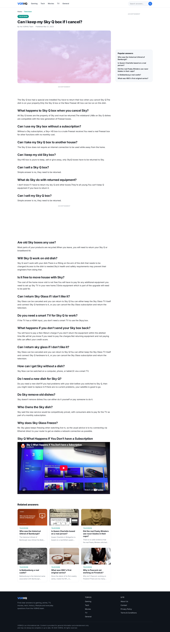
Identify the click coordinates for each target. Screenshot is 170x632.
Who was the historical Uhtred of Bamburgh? (30, 532)
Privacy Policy (126, 609)
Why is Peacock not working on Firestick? (93, 571)
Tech (43, 3)
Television (28, 11)
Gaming (34, 3)
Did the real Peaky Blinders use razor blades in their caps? (96, 533)
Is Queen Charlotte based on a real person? (63, 532)
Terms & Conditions (129, 613)
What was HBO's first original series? (61, 571)
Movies (51, 3)
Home (19, 11)
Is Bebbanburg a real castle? (129, 75)
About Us (124, 601)
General (65, 3)
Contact (124, 605)
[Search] (150, 4)
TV (58, 3)
